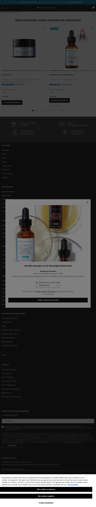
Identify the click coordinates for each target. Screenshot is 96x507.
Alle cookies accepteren (46, 489)
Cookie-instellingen (46, 503)
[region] (48, 490)
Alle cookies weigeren (46, 496)
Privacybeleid (73, 485)
